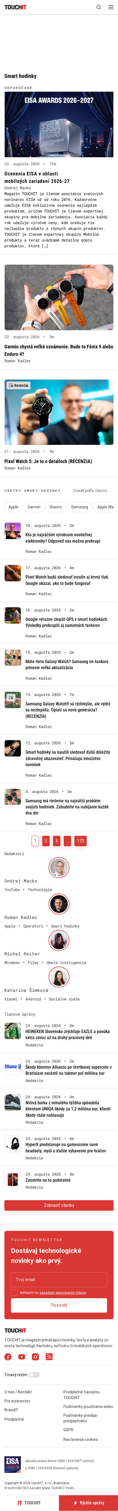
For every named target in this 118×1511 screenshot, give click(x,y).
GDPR (68, 1430)
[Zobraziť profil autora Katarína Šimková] (59, 977)
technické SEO (18, 1488)
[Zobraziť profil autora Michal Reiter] (59, 940)
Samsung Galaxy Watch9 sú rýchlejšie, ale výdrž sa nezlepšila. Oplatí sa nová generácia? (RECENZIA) (68, 710)
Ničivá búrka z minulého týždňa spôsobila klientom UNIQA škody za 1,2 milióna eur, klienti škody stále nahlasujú (68, 1109)
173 (80, 840)
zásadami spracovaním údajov (63, 1293)
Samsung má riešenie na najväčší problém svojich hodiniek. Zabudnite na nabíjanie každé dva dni (67, 807)
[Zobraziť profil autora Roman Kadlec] (59, 904)
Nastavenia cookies (80, 1439)
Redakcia (34, 1045)
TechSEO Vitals (62, 1488)
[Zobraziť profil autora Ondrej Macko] (59, 867)
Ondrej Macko (17, 187)
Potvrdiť (59, 1305)
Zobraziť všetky (59, 1205)
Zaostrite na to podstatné (48, 1180)
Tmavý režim (16, 1375)
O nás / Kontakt (18, 1392)
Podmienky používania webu (88, 1406)
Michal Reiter (22, 953)
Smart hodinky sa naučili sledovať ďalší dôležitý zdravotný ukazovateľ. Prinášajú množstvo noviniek (68, 758)
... (67, 840)
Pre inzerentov (17, 1401)
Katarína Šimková (26, 990)
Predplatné (14, 1419)
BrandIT (11, 1410)
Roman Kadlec (17, 360)
